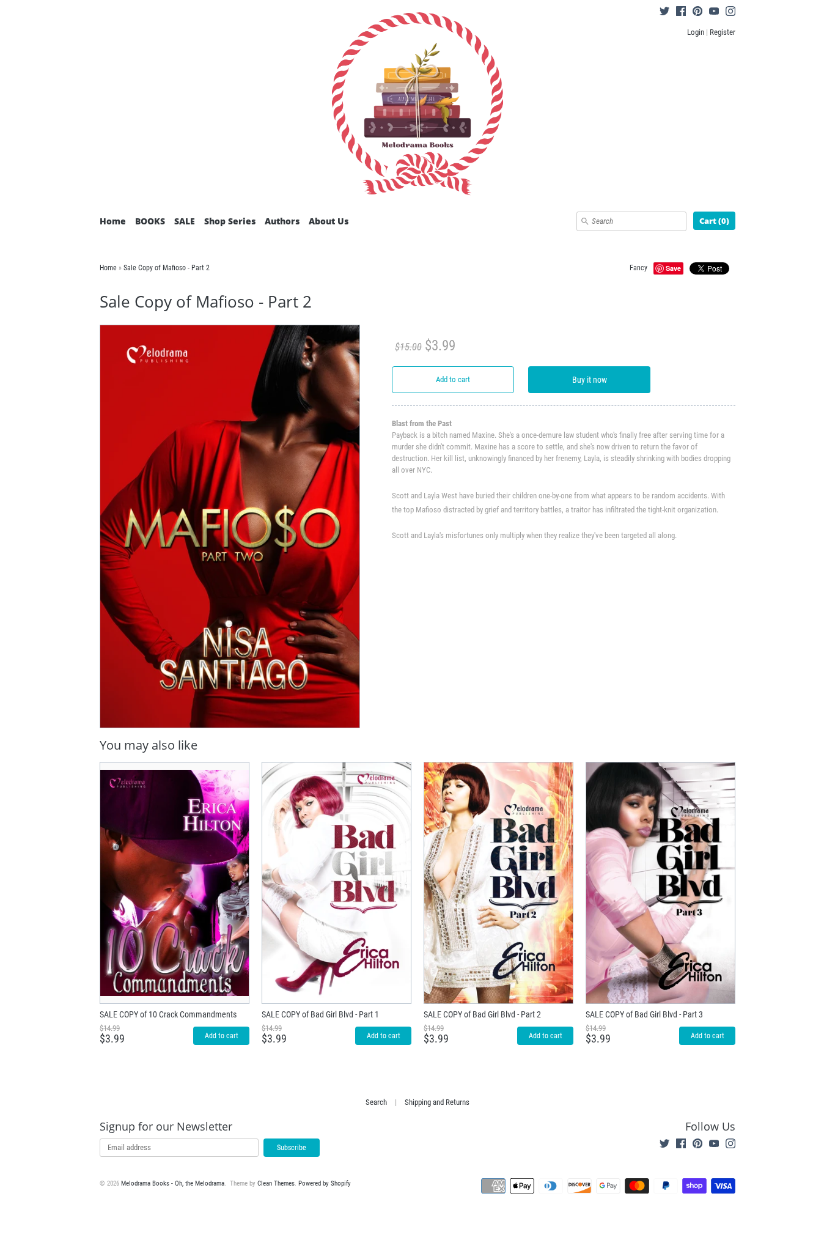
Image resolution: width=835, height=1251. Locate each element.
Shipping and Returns (437, 1102)
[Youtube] (714, 13)
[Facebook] (681, 13)
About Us (328, 221)
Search (376, 1102)
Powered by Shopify (324, 1183)
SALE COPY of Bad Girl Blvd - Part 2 (482, 1014)
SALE (184, 221)
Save (673, 268)
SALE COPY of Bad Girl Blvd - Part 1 (320, 1014)
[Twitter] (664, 13)
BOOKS (150, 221)
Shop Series (230, 221)
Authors (282, 221)
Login (695, 32)
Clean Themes (276, 1183)
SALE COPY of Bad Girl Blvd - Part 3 (644, 1014)
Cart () (714, 220)
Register (722, 32)
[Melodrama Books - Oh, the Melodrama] (417, 105)
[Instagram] (730, 13)
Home (113, 221)
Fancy (638, 268)
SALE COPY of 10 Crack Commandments (168, 1014)
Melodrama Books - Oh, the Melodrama (172, 1183)
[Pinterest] (697, 13)
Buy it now (589, 380)
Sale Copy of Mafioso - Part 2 (166, 268)
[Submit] (585, 221)
